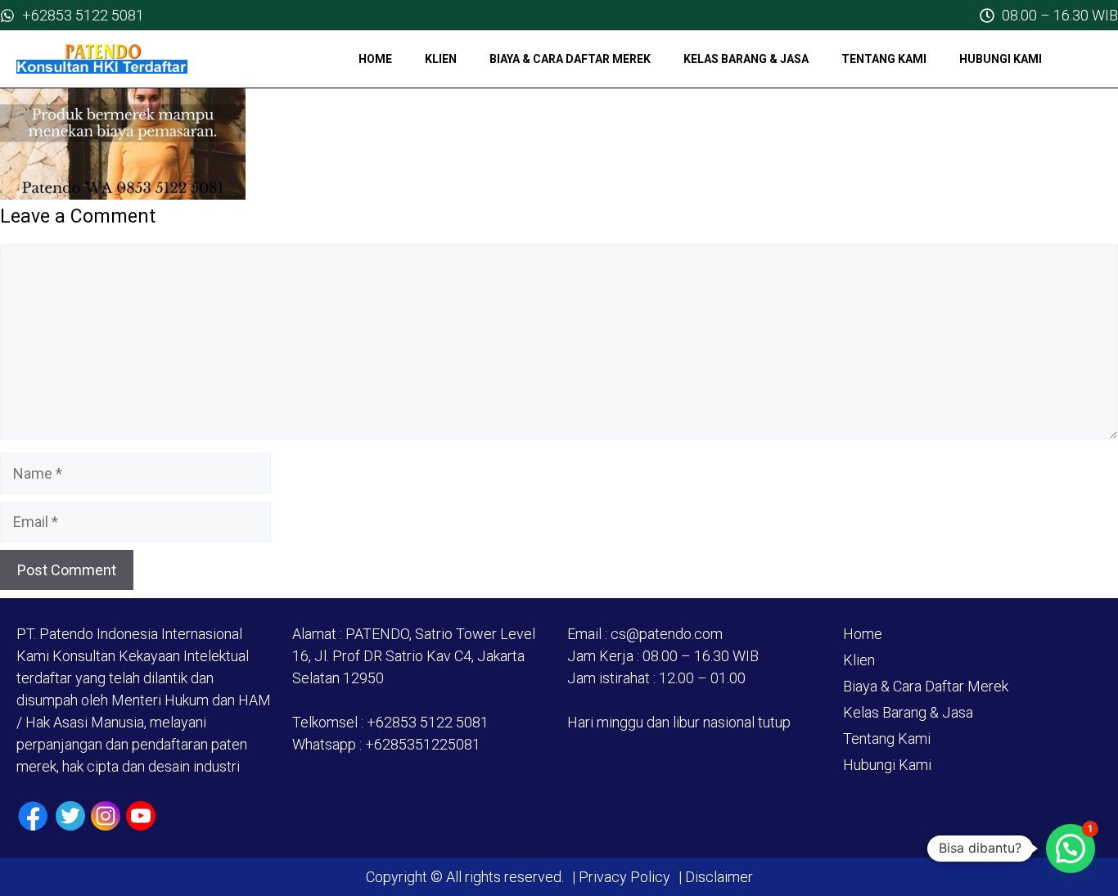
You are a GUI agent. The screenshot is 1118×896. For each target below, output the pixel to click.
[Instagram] (105, 816)
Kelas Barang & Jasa (746, 58)
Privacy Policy (624, 876)
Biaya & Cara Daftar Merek (570, 58)
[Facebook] (33, 816)
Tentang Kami (883, 58)
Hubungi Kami (1000, 58)
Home (375, 58)
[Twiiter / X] (70, 816)
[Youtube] (141, 816)
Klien (441, 58)
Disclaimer (717, 876)
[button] (1070, 848)
